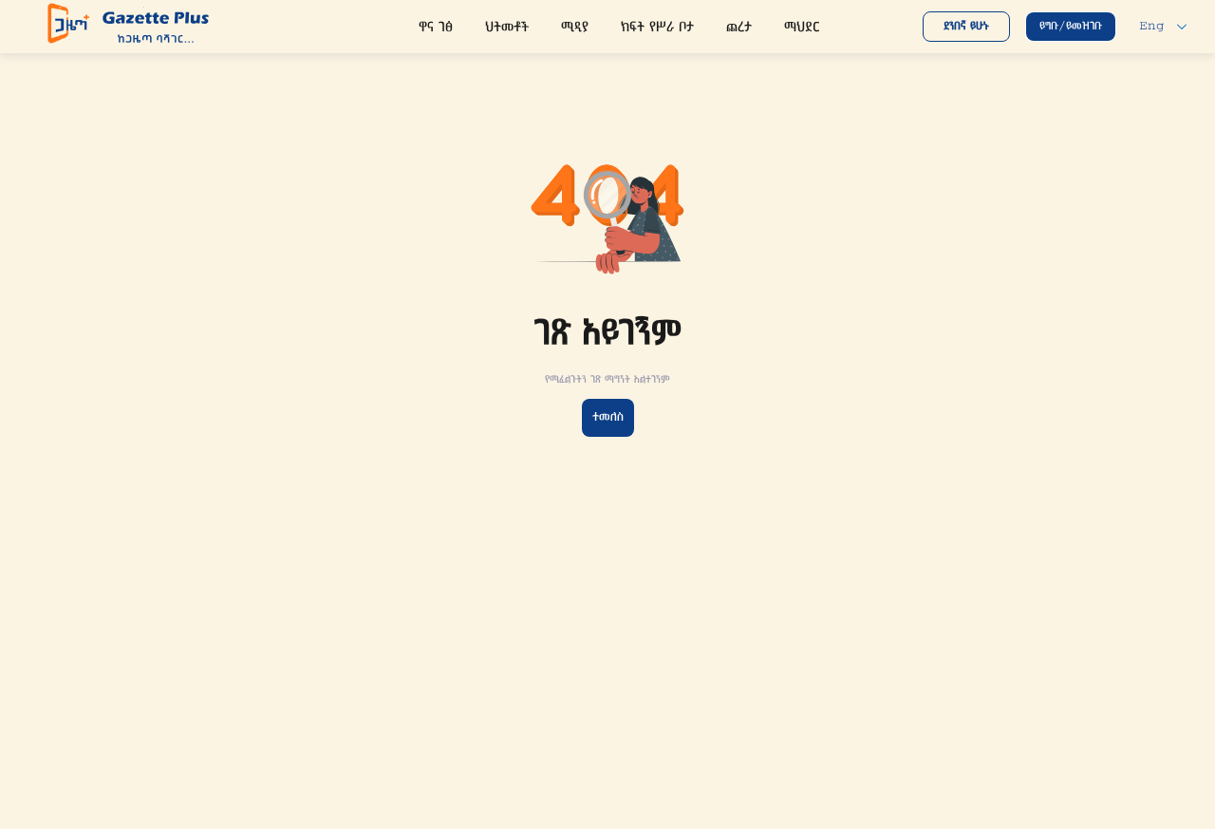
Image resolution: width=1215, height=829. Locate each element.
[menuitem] (435, 28)
